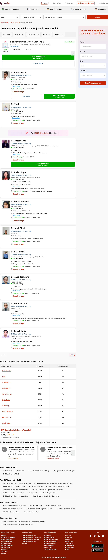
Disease (83, 71)
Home (2, 23)
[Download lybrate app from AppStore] (97, 551)
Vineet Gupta (6, 382)
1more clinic (16, 86)
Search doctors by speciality (30, 539)
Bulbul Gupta (6, 388)
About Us (68, 535)
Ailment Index (48, 547)
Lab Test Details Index (50, 549)
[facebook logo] (90, 536)
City (81, 61)
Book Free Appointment (86, 3)
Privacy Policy (69, 545)
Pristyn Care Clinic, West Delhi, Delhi (27, 41)
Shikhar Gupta (6, 371)
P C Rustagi (5, 405)
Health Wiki (47, 535)
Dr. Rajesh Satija (18, 331)
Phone (82, 51)
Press (67, 549)
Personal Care (5, 549)
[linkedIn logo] (98, 536)
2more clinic (16, 118)
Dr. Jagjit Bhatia (18, 228)
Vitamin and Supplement (8, 537)
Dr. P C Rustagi (18, 251)
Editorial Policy (69, 547)
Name (82, 42)
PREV (4, 355)
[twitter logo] (94, 536)
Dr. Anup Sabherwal (20, 277)
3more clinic (16, 290)
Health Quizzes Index (50, 541)
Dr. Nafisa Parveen (20, 201)
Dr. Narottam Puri (19, 303)
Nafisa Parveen (7, 394)
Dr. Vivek (15, 104)
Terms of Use (69, 543)
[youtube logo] (103, 536)
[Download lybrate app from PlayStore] (97, 547)
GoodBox (3, 553)
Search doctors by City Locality (31, 537)
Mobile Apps (69, 541)
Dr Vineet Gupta (18, 140)
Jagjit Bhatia (6, 400)
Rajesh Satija (6, 423)
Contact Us (68, 537)
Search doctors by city (29, 535)
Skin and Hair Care (6, 541)
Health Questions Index (51, 539)
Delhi (6, 23)
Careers (67, 539)
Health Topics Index (50, 543)
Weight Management (7, 545)
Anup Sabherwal (7, 411)
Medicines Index (49, 545)
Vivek (3, 376)
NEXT (71, 355)
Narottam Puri (6, 417)
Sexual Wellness (6, 543)
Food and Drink (5, 547)
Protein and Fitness (6, 539)
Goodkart (3, 535)
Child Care (4, 551)
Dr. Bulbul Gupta (18, 172)
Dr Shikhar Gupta (19, 72)
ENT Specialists (15, 23)
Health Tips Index (49, 537)
